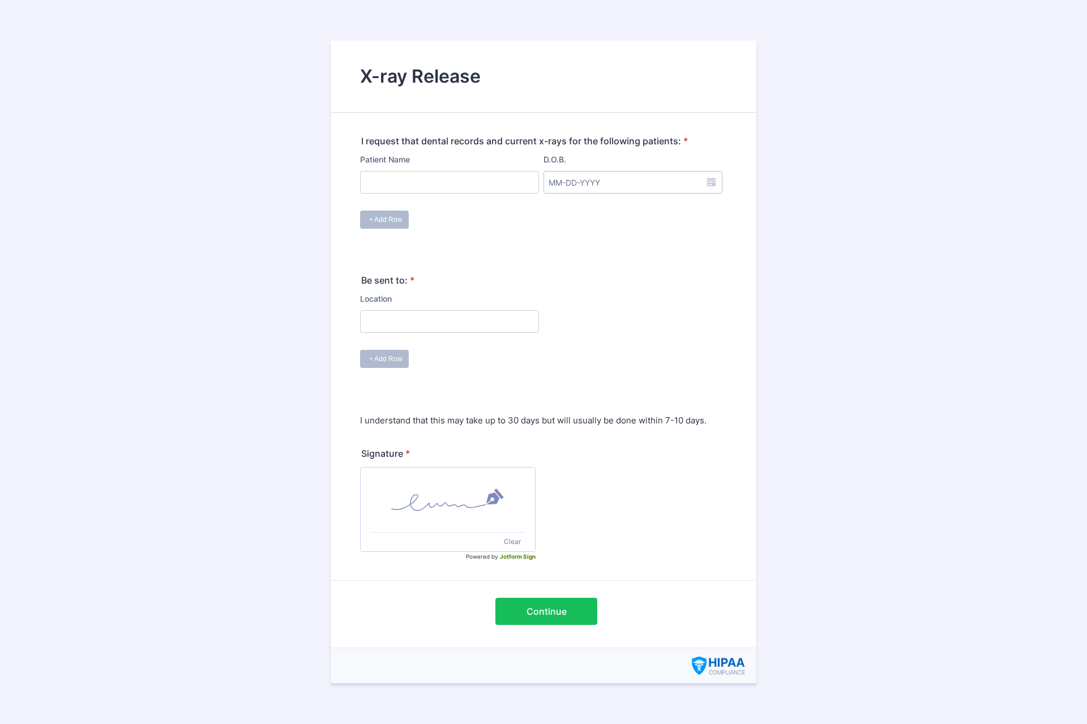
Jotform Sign (518, 556)
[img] (448, 500)
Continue (547, 611)
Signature (385, 453)
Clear (512, 541)
